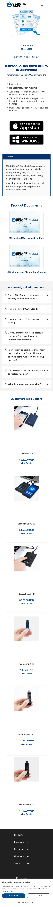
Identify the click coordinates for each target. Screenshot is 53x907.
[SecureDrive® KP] (26, 559)
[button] (42, 5)
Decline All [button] (39, 896)
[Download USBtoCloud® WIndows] (26, 138)
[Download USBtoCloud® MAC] (26, 125)
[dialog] (26, 893)
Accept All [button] (13, 896)
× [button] (50, 881)
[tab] (26, 156)
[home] (16, 4)
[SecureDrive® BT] (26, 419)
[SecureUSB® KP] (26, 770)
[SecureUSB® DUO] (26, 700)
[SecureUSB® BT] (26, 629)
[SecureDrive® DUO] (26, 489)
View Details (26, 463)
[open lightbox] (26, 23)
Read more (11, 891)
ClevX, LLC (26, 49)
